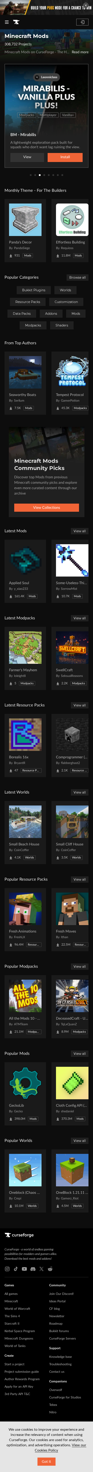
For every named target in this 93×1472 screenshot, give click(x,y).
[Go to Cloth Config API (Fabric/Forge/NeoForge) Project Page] (72, 1093)
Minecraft (11, 1301)
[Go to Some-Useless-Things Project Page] (72, 571)
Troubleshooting (60, 1364)
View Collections (46, 507)
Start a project (14, 1364)
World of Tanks (15, 1346)
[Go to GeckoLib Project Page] (25, 1093)
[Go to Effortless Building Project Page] (72, 230)
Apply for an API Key (19, 1386)
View (27, 157)
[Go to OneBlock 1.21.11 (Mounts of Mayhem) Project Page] (72, 1181)
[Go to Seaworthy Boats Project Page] (25, 383)
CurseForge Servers (62, 1338)
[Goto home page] (16, 22)
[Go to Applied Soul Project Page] (25, 571)
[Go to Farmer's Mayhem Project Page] (25, 658)
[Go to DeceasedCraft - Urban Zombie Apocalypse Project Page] (72, 1006)
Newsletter (56, 1316)
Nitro (52, 1412)
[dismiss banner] (85, 5)
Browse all (77, 277)
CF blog (54, 1308)
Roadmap (56, 1323)
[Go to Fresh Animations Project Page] (25, 919)
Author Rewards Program (22, 1379)
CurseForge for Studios (65, 1397)
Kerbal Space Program (20, 1331)
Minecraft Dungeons (19, 1338)
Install (65, 157)
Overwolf (55, 1390)
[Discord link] (33, 1269)
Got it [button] (46, 1461)
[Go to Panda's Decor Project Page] (25, 230)
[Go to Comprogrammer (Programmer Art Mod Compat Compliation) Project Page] (72, 745)
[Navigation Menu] (7, 22)
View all (80, 531)
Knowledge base (60, 1357)
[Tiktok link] (16, 1269)
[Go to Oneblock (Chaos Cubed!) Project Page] (25, 1181)
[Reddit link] (50, 1269)
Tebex (53, 1405)
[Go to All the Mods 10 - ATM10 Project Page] (25, 1006)
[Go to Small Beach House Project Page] (25, 832)
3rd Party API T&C (17, 1394)
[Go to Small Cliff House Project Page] (72, 832)
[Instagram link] (7, 1269)
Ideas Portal (57, 1301)
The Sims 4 (12, 1316)
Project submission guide (22, 1371)
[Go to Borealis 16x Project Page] (25, 745)
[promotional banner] (46, 7)
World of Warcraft (17, 1308)
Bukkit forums (59, 1331)
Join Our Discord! (61, 1294)
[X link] (41, 1269)
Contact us (56, 1371)
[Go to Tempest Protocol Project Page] (72, 383)
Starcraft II (12, 1323)
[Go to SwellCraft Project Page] (72, 658)
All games (11, 1294)
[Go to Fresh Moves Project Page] (72, 919)
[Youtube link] (24, 1269)
